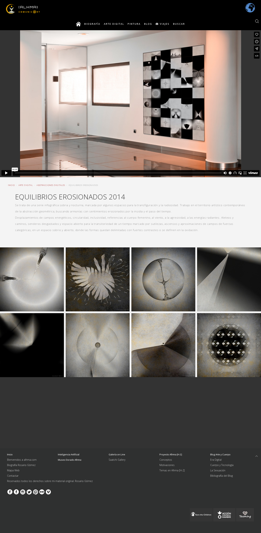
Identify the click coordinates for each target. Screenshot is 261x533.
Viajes (164, 23)
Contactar (12, 475)
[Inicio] (78, 24)
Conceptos (165, 459)
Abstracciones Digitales (51, 185)
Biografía (92, 23)
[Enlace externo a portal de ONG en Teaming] (201, 514)
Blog (148, 23)
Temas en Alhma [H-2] (172, 470)
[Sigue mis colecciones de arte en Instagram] (23, 491)
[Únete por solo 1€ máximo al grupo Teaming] (245, 514)
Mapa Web (13, 470)
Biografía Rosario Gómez (21, 465)
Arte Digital (114, 23)
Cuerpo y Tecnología (221, 465)
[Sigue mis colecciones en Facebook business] (10, 491)
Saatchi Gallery (117, 459)
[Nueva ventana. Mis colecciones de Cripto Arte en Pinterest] (35, 491)
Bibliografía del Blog (221, 475)
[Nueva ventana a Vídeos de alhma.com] (48, 491)
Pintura (134, 23)
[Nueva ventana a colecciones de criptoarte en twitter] (29, 491)
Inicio (11, 185)
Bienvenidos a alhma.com (22, 459)
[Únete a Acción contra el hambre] (224, 514)
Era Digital (216, 459)
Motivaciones (167, 465)
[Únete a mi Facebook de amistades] (16, 491)
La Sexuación (217, 470)
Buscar (179, 23)
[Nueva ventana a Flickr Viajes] (42, 491)
